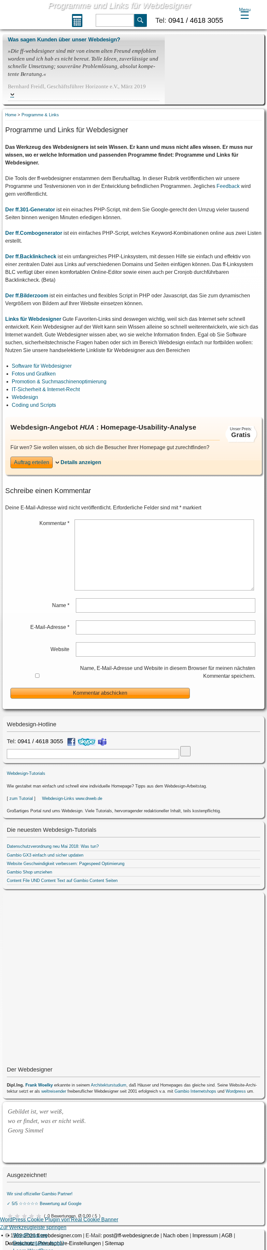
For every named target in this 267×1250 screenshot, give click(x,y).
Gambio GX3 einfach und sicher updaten (45, 855)
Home (10, 114)
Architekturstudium (108, 1085)
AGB (226, 1235)
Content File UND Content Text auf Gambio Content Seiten (62, 880)
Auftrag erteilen (31, 462)
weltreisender (53, 1091)
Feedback (228, 186)
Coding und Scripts (34, 405)
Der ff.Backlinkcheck (30, 256)
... (12, 95)
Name (60, 605)
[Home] (24, 15)
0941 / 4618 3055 (195, 20)
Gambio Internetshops (195, 1091)
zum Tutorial (21, 798)
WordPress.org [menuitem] (30, 1235)
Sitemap (114, 1243)
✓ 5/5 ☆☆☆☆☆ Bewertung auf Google (44, 1203)
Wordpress (236, 1091)
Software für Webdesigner (42, 366)
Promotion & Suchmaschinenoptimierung (59, 381)
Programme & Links (40, 114)
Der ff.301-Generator (30, 209)
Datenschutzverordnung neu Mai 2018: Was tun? (53, 846)
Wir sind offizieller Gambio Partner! (40, 1193)
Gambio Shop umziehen (29, 872)
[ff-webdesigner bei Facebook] (71, 742)
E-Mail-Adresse (49, 627)
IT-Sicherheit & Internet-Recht (46, 389)
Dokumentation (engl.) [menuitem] (38, 1243)
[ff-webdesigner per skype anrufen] (86, 742)
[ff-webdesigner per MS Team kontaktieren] (102, 742)
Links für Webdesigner (33, 319)
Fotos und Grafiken (34, 373)
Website (59, 649)
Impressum (205, 1235)
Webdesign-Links (58, 798)
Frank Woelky (39, 1085)
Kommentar (54, 523)
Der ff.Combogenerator (33, 233)
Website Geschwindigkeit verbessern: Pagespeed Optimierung (65, 863)
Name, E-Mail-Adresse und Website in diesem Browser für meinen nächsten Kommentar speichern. (167, 672)
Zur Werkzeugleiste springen (33, 1227)
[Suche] (140, 20)
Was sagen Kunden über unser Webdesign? (64, 39)
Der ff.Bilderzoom (26, 295)
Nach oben (176, 1235)
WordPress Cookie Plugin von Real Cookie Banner (59, 1219)
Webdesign (25, 397)
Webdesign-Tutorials (26, 773)
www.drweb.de (89, 798)
